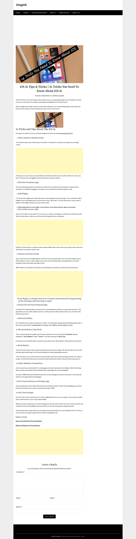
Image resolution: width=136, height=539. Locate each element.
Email (52, 498)
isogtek (61, 96)
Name (18, 498)
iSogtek (21, 5)
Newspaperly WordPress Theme (75, 536)
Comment (20, 472)
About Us (76, 13)
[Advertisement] (68, 29)
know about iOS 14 (66, 133)
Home (18, 13)
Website (19, 507)
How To (53, 13)
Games (25, 13)
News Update (64, 13)
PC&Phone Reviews (39, 13)
